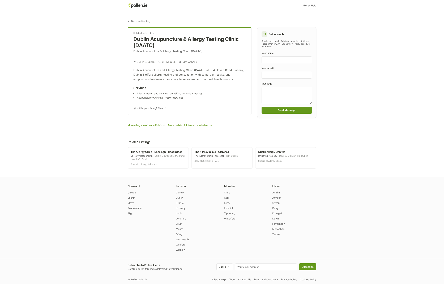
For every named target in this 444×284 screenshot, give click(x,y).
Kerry (227, 202)
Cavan (276, 202)
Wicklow (180, 249)
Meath (179, 228)
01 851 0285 (168, 61)
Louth (179, 223)
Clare (227, 192)
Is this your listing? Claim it (151, 108)
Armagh (276, 197)
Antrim (276, 192)
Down (275, 218)
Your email (268, 68)
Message (267, 83)
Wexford (181, 244)
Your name (268, 53)
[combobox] (224, 266)
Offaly (179, 234)
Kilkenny (180, 208)
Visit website (189, 61)
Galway (132, 192)
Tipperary (229, 213)
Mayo (131, 202)
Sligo (130, 213)
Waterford (230, 218)
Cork (226, 197)
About (232, 279)
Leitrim (131, 197)
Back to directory (141, 21)
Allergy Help (309, 5)
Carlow (180, 192)
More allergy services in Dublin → (146, 125)
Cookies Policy (308, 279)
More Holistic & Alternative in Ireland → (190, 125)
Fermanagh (278, 223)
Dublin (179, 197)
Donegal (277, 213)
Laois (179, 213)
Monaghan (278, 228)
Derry (275, 208)
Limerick (229, 208)
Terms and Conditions (266, 279)
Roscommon (135, 208)
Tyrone (276, 234)
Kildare (180, 202)
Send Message (286, 110)
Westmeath (182, 239)
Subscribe (308, 266)
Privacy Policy (289, 279)
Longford (181, 218)
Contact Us (244, 279)
